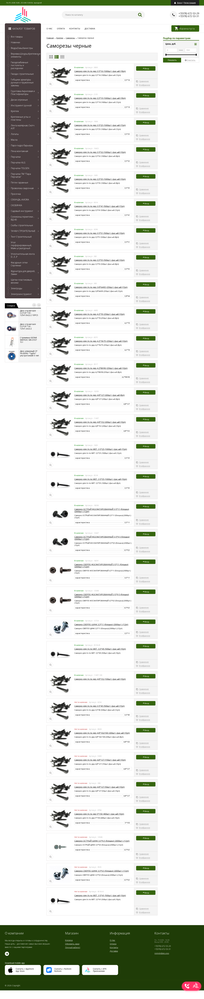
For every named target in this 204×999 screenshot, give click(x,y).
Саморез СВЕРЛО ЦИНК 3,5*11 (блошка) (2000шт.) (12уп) (101, 624)
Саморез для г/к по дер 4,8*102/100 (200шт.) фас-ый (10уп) (102, 733)
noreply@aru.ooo (161, 953)
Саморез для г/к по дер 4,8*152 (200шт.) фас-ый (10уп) (100, 422)
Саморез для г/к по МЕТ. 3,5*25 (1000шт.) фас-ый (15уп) (100, 449)
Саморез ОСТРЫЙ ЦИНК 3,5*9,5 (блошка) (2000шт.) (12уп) (101, 841)
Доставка (90, 28)
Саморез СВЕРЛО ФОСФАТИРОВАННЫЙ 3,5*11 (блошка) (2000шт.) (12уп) (101, 565)
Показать (172, 60)
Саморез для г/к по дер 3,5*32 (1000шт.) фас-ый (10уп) (100, 152)
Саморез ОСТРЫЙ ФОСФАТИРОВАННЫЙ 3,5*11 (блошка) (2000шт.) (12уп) (101, 510)
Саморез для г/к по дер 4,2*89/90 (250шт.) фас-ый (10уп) (101, 368)
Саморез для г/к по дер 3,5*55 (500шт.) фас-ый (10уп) (99, 260)
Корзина (69, 940)
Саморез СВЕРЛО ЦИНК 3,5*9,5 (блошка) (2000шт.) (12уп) (101, 871)
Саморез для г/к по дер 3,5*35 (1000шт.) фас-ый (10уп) (100, 179)
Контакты (74, 28)
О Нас (49, 28)
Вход (179, 3)
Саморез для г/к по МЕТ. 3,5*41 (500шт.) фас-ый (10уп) (100, 895)
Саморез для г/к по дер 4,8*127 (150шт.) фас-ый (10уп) (100, 760)
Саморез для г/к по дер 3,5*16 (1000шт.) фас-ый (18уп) (100, 71)
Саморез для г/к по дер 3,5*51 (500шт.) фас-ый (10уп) (99, 233)
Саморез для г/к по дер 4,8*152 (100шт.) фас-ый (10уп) (100, 679)
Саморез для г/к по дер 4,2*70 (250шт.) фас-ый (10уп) (99, 314)
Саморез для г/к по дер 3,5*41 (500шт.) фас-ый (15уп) (99, 206)
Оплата (61, 28)
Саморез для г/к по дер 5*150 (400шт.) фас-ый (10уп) (99, 814)
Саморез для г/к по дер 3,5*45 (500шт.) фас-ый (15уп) (99, 706)
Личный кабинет (72, 947)
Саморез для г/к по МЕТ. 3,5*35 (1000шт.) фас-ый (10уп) (100, 479)
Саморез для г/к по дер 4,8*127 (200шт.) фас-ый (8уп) (99, 395)
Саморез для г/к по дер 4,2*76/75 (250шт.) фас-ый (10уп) (101, 341)
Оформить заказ (72, 943)
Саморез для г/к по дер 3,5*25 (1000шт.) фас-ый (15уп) (100, 125)
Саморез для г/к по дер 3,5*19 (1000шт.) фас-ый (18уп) (100, 98)
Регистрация (190, 3)
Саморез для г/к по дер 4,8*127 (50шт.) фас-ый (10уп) (99, 787)
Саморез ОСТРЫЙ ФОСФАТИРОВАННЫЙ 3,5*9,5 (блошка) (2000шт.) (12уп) (102, 537)
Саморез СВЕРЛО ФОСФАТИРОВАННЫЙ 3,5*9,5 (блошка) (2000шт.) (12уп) (101, 595)
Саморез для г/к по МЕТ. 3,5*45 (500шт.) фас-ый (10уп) (100, 649)
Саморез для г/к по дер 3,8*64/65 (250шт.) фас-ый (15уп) (101, 287)
